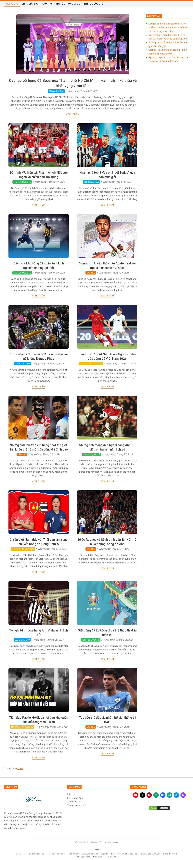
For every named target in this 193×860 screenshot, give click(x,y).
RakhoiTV (115, 854)
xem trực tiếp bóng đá (37, 854)
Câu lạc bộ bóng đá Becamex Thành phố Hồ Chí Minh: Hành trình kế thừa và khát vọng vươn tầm (168, 27)
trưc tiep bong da (129, 854)
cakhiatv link (74, 854)
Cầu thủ (90, 272)
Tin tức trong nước (91, 363)
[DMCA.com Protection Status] (159, 808)
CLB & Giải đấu (56, 91)
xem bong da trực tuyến (150, 854)
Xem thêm (73, 114)
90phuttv (104, 854)
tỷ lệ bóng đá (113, 856)
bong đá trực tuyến (57, 854)
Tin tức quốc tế (22, 182)
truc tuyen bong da (90, 854)
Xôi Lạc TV (20, 854)
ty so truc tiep (99, 856)
